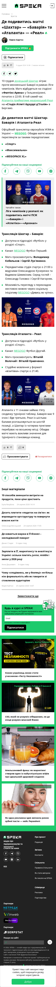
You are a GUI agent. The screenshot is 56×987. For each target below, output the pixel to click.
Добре (28, 981)
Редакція (39, 842)
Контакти (39, 855)
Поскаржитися (44, 456)
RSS (5, 866)
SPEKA (12, 947)
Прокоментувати (17, 456)
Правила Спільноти (43, 867)
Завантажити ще (28, 596)
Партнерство (40, 897)
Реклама (39, 892)
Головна (6, 14)
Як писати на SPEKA (43, 878)
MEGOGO (20, 250)
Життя (14, 16)
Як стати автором (42, 873)
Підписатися (15, 57)
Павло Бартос (16, 39)
